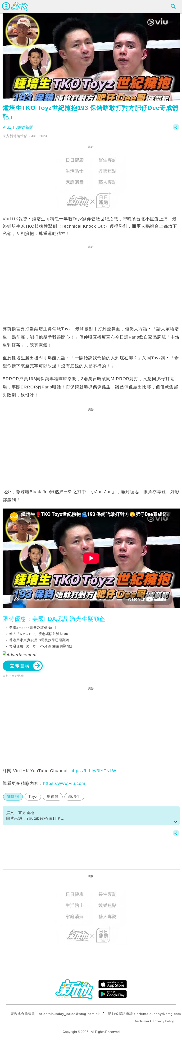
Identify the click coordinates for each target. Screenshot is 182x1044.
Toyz (32, 797)
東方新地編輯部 (15, 136)
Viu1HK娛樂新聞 (18, 127)
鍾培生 (74, 797)
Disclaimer (141, 1021)
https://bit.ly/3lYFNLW (93, 770)
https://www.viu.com (64, 783)
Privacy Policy (163, 1021)
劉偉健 (53, 797)
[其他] (176, 129)
